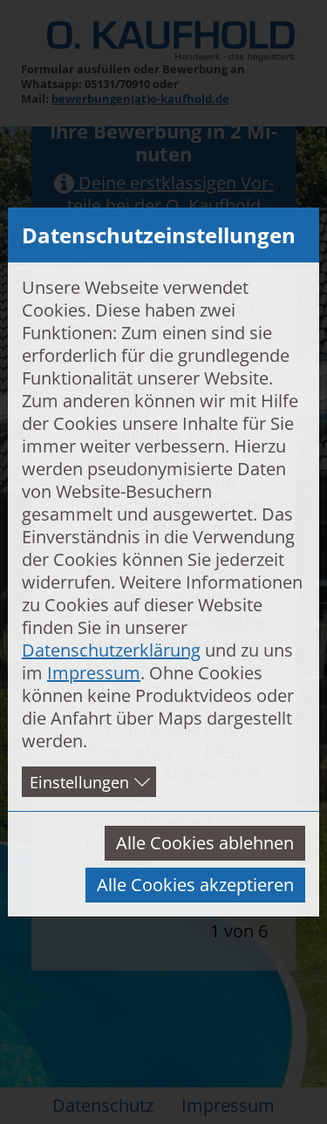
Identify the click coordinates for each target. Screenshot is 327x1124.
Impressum (93, 673)
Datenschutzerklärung (111, 650)
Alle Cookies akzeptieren (195, 884)
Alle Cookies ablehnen (205, 843)
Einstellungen (79, 782)
